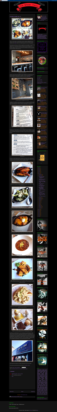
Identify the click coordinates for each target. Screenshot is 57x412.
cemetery (41, 387)
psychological (45, 390)
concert (40, 392)
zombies (44, 384)
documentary (39, 389)
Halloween (39, 369)
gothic (46, 372)
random (42, 389)
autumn (43, 373)
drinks (46, 384)
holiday (46, 373)
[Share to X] (23, 367)
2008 (39, 216)
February (40, 206)
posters (42, 393)
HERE (29, 76)
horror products (44, 375)
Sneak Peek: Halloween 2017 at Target (44, 88)
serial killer (45, 389)
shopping (38, 370)
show (46, 393)
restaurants (24, 368)
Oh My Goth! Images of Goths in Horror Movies (44, 113)
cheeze (46, 385)
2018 (39, 171)
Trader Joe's (43, 385)
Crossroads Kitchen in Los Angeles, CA (42, 186)
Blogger (37, 410)
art (39, 375)
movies (38, 371)
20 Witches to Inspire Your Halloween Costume (43, 143)
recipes (43, 378)
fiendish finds (42, 371)
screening (43, 392)
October (40, 197)
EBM (38, 390)
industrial (43, 388)
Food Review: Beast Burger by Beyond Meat (44, 136)
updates (42, 390)
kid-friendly (45, 388)
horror (46, 369)
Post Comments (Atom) (24, 394)
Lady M (13, 373)
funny (40, 390)
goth (43, 372)
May (39, 203)
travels (40, 385)
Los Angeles (20, 368)
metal (45, 387)
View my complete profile (40, 20)
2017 (39, 172)
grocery (44, 382)
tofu (42, 394)
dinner (43, 376)
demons (43, 387)
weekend (46, 392)
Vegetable (15, 43)
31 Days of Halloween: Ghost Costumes (44, 130)
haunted (38, 385)
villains (46, 394)
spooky (42, 377)
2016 (39, 173)
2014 (39, 210)
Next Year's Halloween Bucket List (42, 192)
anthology (40, 391)
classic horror (40, 384)
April (39, 204)
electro (42, 391)
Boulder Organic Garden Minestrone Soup (42, 179)
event (46, 371)
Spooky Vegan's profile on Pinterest (42, 398)
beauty (46, 377)
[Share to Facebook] (24, 367)
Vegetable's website (27, 365)
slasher (38, 386)
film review (40, 376)
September (40, 198)
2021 (39, 167)
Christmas (39, 374)
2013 (39, 211)
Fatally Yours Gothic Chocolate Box (43, 124)
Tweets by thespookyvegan (41, 68)
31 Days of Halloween (43, 370)
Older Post (33, 391)
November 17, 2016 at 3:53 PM (18, 373)
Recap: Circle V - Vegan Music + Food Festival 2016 (42, 182)
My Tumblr (38, 78)
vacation (38, 387)
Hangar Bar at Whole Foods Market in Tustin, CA (41, 177)
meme (41, 394)
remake (44, 393)
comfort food (13, 368)
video (42, 379)
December (40, 174)
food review (17, 368)
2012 (39, 212)
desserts (42, 374)
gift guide (46, 382)
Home (22, 391)
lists (41, 375)
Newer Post (11, 391)
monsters (38, 383)
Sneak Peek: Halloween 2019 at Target (44, 118)
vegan (26, 368)
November (40, 175)
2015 (39, 209)
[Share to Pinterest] (25, 367)
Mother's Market (39, 394)
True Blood (44, 394)
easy (40, 386)
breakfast (42, 383)
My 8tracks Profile (39, 79)
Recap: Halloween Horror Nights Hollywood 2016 (41, 188)
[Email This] (22, 367)
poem (44, 391)
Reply (12, 376)
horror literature (44, 386)
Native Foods (39, 393)
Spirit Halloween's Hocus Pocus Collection (44, 106)
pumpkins (38, 373)
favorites (43, 380)
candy (41, 382)
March (40, 205)
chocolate (46, 383)
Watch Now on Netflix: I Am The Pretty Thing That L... (42, 194)
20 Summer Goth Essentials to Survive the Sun (43, 100)
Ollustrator (31, 410)
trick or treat (39, 382)
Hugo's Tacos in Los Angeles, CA (41, 184)
